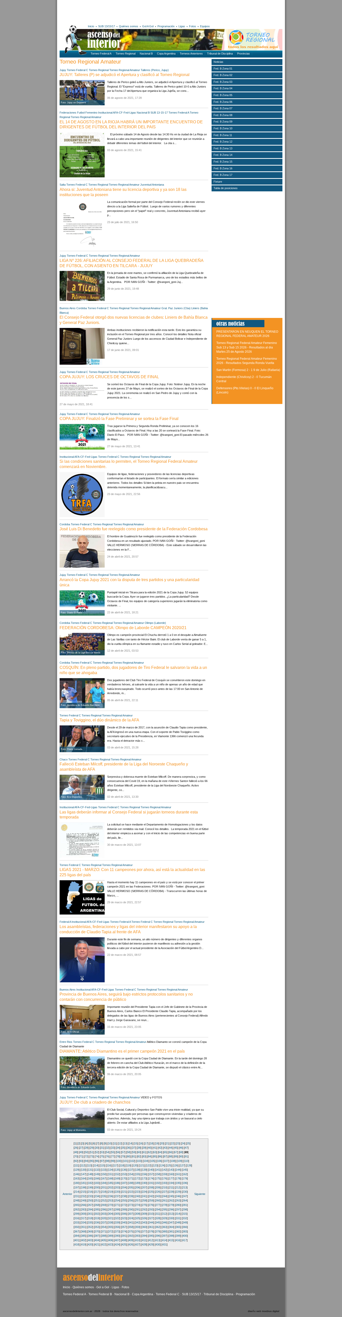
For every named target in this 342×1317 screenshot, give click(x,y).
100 (118, 1160)
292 (144, 1209)
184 (103, 1182)
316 (76, 1218)
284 (90, 1209)
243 (157, 1196)
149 (97, 1174)
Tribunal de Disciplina (220, 53)
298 (185, 1209)
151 (110, 1174)
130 (83, 1169)
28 (86, 1147)
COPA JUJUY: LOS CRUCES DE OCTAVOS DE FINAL (109, 377)
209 (157, 1187)
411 (144, 1240)
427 (137, 1244)
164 (83, 1178)
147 (83, 1174)
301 (90, 1213)
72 (86, 1156)
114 (96, 1165)
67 (175, 1152)
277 (157, 1204)
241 (144, 1196)
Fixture (218, 181)
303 (103, 1213)
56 (117, 1152)
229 (178, 1191)
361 (151, 1226)
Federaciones (68, 112)
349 (185, 1222)
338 (110, 1222)
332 (185, 1218)
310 (151, 1213)
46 (181, 1147)
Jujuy (63, 70)
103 (139, 1160)
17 (146, 1143)
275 (144, 1204)
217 (97, 1191)
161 (178, 1174)
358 (130, 1226)
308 (137, 1213)
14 (130, 1143)
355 (110, 1226)
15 (135, 1143)
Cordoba (81, 308)
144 (178, 1169)
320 (103, 1218)
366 (185, 1226)
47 (186, 1147)
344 (151, 1222)
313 (171, 1213)
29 (91, 1147)
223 (137, 1191)
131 (90, 1169)
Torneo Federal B (100, 1294)
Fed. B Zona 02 (223, 75)
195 (178, 1182)
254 (117, 1200)
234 (97, 1196)
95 (91, 1160)
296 (171, 1209)
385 (83, 1235)
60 (138, 1152)
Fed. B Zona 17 (223, 174)
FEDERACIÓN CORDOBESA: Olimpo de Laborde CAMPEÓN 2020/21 (123, 628)
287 (110, 1209)
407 (117, 1240)
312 (164, 1213)
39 (144, 1147)
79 (123, 1156)
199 (90, 1187)
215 (83, 1191)
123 (155, 1165)
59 (133, 1152)
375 (130, 1231)
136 (124, 1169)
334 (83, 1222)
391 (124, 1235)
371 (103, 1231)
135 (117, 1169)
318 (90, 1218)
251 (97, 1200)
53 (102, 1152)
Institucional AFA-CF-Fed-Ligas (117, 112)
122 (148, 1165)
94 (86, 1160)
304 (110, 1213)
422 (103, 1244)
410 (137, 1240)
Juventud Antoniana (152, 184)
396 (157, 1235)
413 (157, 1240)
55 (112, 1152)
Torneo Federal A (101, 53)
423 (110, 1244)
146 (76, 1174)
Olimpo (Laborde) (155, 622)
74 (96, 1156)
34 (117, 1147)
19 (156, 1143)
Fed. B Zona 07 (223, 108)
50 (86, 1152)
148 (90, 1174)
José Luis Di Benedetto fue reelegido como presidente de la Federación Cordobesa (134, 529)
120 (135, 1165)
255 (124, 1200)
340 (124, 1222)
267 (90, 1204)
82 (138, 1156)
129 (76, 1169)
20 (161, 1143)
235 (103, 1196)
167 (103, 1178)
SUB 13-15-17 (159, 112)
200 (97, 1187)
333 (76, 1222)
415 (171, 1240)
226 (157, 1191)
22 (172, 1143)
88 (170, 1156)
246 (178, 1196)
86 (159, 1156)
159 (164, 1174)
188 (130, 1182)
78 (117, 1156)
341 (130, 1222)
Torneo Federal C (77, 70)
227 (164, 1191)
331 (178, 1218)
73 (91, 1156)
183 (97, 1182)
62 (149, 1152)
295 (164, 1209)
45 (175, 1147)
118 (122, 1165)
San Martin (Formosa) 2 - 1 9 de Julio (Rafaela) (248, 370)
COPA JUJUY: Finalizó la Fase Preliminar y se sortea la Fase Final (119, 418)
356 (117, 1226)
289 (124, 1209)
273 (130, 1204)
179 (185, 1178)
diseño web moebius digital (263, 1311)
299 (76, 1213)
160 (171, 1174)
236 (110, 1196)
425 (124, 1244)
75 (102, 1156)
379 (157, 1231)
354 (103, 1226)
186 (117, 1182)
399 (178, 1235)
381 (171, 1231)
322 (117, 1218)
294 (157, 1209)
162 (185, 1174)
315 (184, 1213)
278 (164, 1204)
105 (152, 1160)
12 (119, 1143)
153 (124, 1174)
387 (97, 1235)
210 (164, 1187)
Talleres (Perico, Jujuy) (155, 70)
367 (76, 1231)
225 (151, 1191)
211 (171, 1187)
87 (165, 1156)
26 (75, 1147)
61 (144, 1152)
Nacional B (146, 53)
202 (110, 1187)
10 (109, 1143)
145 (185, 1169)
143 (171, 1169)
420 (90, 1244)
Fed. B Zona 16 (223, 168)
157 (151, 1174)
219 (110, 1191)
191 (151, 1182)
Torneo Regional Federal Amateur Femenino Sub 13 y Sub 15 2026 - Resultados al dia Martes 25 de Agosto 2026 (246, 347)
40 (149, 1147)
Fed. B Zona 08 (223, 115)
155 (137, 1174)
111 (76, 1165)
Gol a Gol (102, 1287)
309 (144, 1213)
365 (178, 1226)
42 (159, 1147)
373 (117, 1231)
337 (103, 1222)
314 (178, 1213)
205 (130, 1187)
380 (164, 1231)
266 (83, 1204)
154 (130, 1174)
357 (124, 1226)
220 (117, 1191)
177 (171, 1178)
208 (151, 1187)
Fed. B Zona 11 (223, 135)
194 (171, 1182)
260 (157, 1200)
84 (149, 1156)
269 (103, 1204)
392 (130, 1235)
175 (157, 1178)
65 (165, 1152)
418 (76, 1244)
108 (172, 1160)
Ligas (182, 26)
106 (159, 1160)
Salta (63, 184)
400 (185, 1235)
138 (137, 1169)
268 (97, 1204)
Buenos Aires (68, 308)
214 (76, 1191)
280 (178, 1204)
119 (128, 1165)
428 (144, 1244)
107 (166, 1160)
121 (141, 1165)
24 (183, 1143)
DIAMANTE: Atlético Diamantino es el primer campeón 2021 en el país (122, 1051)
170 (124, 1178)
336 (97, 1222)
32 (107, 1147)
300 (83, 1213)
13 (125, 1143)
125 (168, 1165)
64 (159, 1152)
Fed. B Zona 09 (223, 121)
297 (178, 1209)
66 (170, 1152)
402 (83, 1240)
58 (128, 1152)
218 (103, 1191)
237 (117, 1196)
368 (83, 1231)
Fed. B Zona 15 (223, 161)
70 (75, 1156)
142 (164, 1169)
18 (151, 1143)
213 (184, 1187)
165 (90, 1178)
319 (97, 1218)
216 (90, 1191)
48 (75, 1152)
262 (171, 1200)
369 (90, 1231)
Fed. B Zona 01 (223, 68)
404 (97, 1240)
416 (178, 1240)
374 (124, 1231)
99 (112, 1160)
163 (76, 1178)
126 (175, 1165)
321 (110, 1218)
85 (154, 1156)
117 (115, 1165)
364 (171, 1226)
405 (103, 1240)
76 (107, 1156)
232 (83, 1196)
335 (90, 1222)
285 (97, 1209)
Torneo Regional (125, 53)
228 (171, 1191)
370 (97, 1231)
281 (185, 1204)
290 (130, 1209)
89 (175, 1156)
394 (144, 1235)
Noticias (218, 61)
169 (117, 1178)
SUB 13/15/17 (106, 26)
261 (164, 1200)
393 (137, 1235)
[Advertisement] (133, 11)
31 (102, 1147)
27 (81, 1147)
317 (83, 1218)
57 (123, 1152)
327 (151, 1218)
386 (90, 1235)
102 (132, 1160)
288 (117, 1209)
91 (186, 1156)
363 (164, 1226)
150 (103, 1174)
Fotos (192, 26)
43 (165, 1147)
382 (178, 1231)
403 (90, 1240)
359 (137, 1226)
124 (162, 1165)
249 (83, 1200)
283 (83, 1209)
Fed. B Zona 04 (223, 88)
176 (164, 1178)
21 (167, 1143)
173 (144, 1178)
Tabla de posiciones (226, 188)
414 (164, 1240)
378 (151, 1231)
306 (124, 1213)
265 (76, 1204)
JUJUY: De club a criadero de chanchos (95, 1102)
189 (137, 1182)
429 (151, 1244)
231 (76, 1196)
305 (117, 1213)
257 (137, 1200)
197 (76, 1187)
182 (90, 1182)
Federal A (65, 921)
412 (150, 1240)
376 (137, 1231)
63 (154, 1152)
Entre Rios (66, 1041)
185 (110, 1182)
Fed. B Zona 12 (223, 141)
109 (179, 1160)
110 (186, 1160)
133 (103, 1169)
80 (128, 1156)
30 (96, 1147)
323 (124, 1218)
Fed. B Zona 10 (223, 128)
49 (81, 1152)
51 (91, 1152)
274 (137, 1204)
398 (171, 1235)
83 (144, 1156)
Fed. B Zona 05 (223, 95)
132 (97, 1169)
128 (189, 1165)
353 (97, 1226)
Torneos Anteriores (191, 53)
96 (96, 1160)
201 (103, 1187)
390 (117, 1235)
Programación (166, 26)
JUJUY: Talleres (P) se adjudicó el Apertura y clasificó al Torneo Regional (125, 75)
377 (144, 1231)
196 (185, 1182)
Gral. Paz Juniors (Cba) (176, 308)
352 (90, 1226)
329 (164, 1218)
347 (171, 1222)
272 (124, 1204)
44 (170, 1147)
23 (177, 1143)
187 (124, 1182)
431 (164, 1244)
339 (117, 1222)
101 (125, 1160)
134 (110, 1169)
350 (76, 1226)
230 (185, 1191)
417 (184, 1240)
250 (90, 1200)
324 (130, 1218)
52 (96, 1152)
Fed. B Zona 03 (223, 81)
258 (144, 1200)
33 (112, 1147)
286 (103, 1209)
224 (144, 1191)
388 (103, 1235)
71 (81, 1156)
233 (90, 1196)
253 (110, 1200)
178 (178, 1178)
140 (151, 1169)
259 (151, 1200)
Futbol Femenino (87, 112)
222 (130, 1191)
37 (133, 1147)
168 (110, 1178)
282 (76, 1209)
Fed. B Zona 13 (223, 148)
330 (171, 1218)
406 (110, 1240)
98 (107, 1160)
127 (182, 1165)
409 (130, 1240)
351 (83, 1226)
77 (112, 1156)
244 (164, 1196)
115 (102, 1165)
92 (75, 1160)
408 (124, 1240)
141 (157, 1169)
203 (117, 1187)
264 (185, 1200)
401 (76, 1240)
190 (144, 1182)
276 (151, 1204)
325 (137, 1218)
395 (151, 1235)
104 (145, 1160)
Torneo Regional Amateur (124, 70)
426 (130, 1244)
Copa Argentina (166, 53)
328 (157, 1218)
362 (157, 1226)
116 (109, 1165)
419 (83, 1244)
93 (81, 1160)
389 (110, 1235)
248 (76, 1200)
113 (89, 1165)
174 (151, 1178)
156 (144, 1174)
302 (97, 1213)
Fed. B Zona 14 (223, 154)
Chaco (64, 759)
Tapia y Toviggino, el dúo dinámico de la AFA (99, 720)
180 (76, 1182)
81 (133, 1156)
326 (144, 1218)
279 (171, 1204)
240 (137, 1196)
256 (130, 1200)
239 (130, 1196)
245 (171, 1196)
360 (144, 1226)
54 (107, 1152)
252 (103, 1200)
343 (144, 1222)
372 (110, 1231)
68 (181, 1152)
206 (137, 1187)
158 (157, 1174)
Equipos (205, 26)
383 (185, 1231)
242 (151, 1196)
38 (138, 1147)
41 (154, 1147)
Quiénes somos (128, 26)
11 (114, 1143)
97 (102, 1160)
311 (157, 1213)
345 (157, 1222)
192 (157, 1182)
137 (130, 1169)
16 (140, 1143)
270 (110, 1204)
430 (157, 1244)
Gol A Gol (147, 26)
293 (151, 1209)
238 (124, 1196)
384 (76, 1235)
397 (164, 1235)
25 (188, 1143)
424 (117, 1244)
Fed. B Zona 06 (223, 101)
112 (83, 1165)
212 (178, 1187)
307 (130, 1213)
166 (97, 1178)
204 (124, 1187)
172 (137, 1178)
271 (117, 1204)
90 (181, 1156)
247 (185, 1196)
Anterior (67, 1193)
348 (178, 1222)
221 (124, 1191)
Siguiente (199, 1193)
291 (137, 1209)
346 (164, 1222)
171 (130, 1178)
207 (144, 1187)
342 (137, 1222)
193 (164, 1182)
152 (117, 1174)
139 (144, 1169)
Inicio (91, 26)
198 (83, 1187)
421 (97, 1244)
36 (128, 1147)
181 (83, 1182)
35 (123, 1147)
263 (178, 1200)
